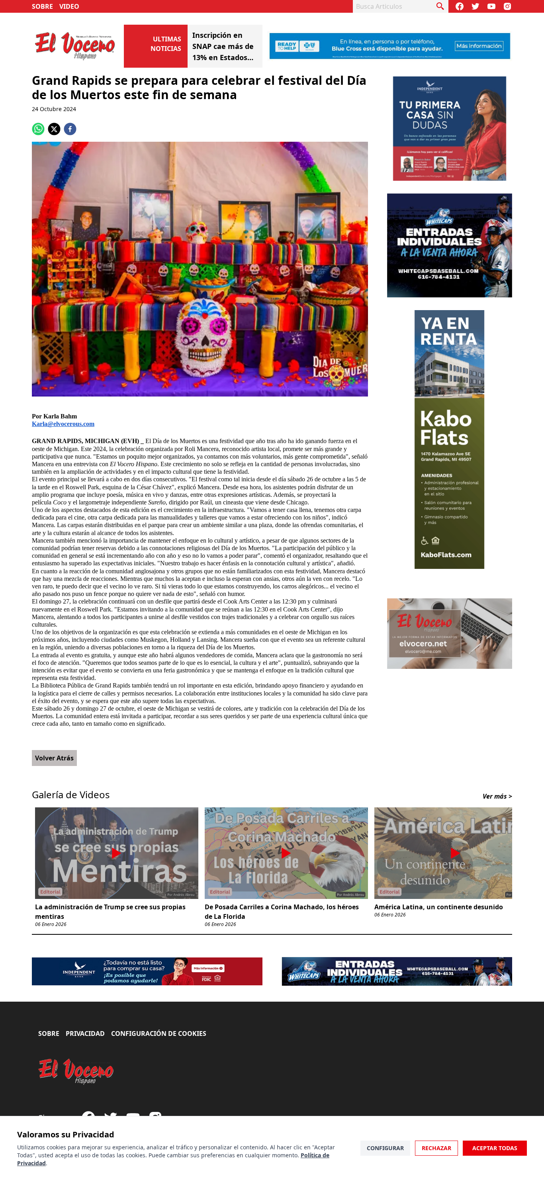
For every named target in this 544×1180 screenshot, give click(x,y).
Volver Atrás (54, 758)
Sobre (42, 6)
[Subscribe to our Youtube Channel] (491, 6)
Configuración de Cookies (158, 1033)
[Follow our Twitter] (475, 6)
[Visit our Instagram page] (507, 6)
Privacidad (85, 1033)
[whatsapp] (38, 129)
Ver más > (497, 796)
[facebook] (70, 129)
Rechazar (436, 1148)
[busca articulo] (440, 6)
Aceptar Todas (494, 1148)
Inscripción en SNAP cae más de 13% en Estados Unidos (223, 46)
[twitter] (54, 129)
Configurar (385, 1148)
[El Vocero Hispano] (76, 1072)
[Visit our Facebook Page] (459, 6)
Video (69, 6)
